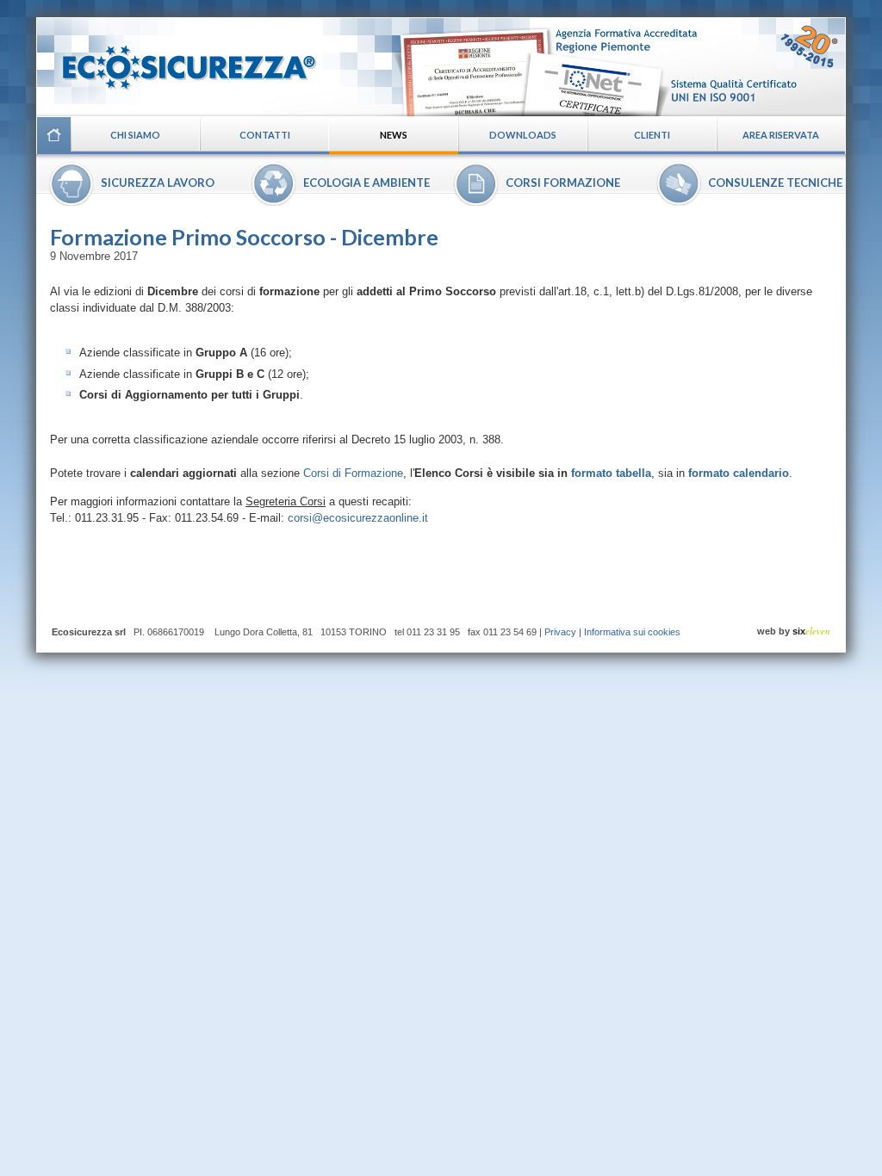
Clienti (652, 134)
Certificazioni (619, 66)
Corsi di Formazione (353, 473)
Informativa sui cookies (632, 632)
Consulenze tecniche (775, 182)
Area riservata (780, 134)
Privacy (560, 632)
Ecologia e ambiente (366, 182)
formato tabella (611, 473)
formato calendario (738, 473)
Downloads (522, 134)
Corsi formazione (563, 182)
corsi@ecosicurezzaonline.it (358, 517)
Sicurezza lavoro (157, 182)
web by (793, 631)
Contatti (264, 134)
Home (53, 135)
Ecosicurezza (178, 60)
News (393, 134)
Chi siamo (135, 134)
